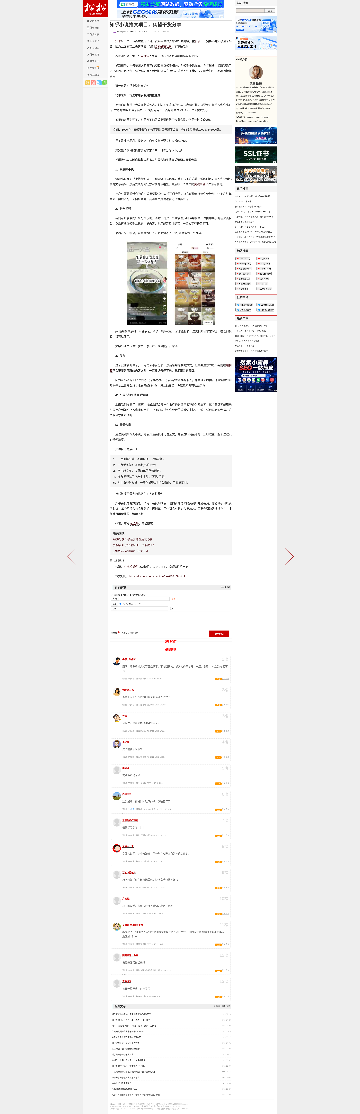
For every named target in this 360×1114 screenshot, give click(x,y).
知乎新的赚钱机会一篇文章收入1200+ (128, 1066)
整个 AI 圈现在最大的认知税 (247, 341)
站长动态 (94, 28)
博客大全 (94, 61)
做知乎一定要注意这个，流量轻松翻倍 (128, 1060)
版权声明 (150, 1104)
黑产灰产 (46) (244, 274)
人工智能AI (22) (245, 269)
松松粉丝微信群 (246, 305)
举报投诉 (132, 1104)
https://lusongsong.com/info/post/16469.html (157, 576)
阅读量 (119, 32)
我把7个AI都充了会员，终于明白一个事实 (253, 211)
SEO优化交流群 (267, 305)
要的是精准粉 (163, 46)
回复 (218, 679)
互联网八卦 (264, 259)
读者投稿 (141, 32)
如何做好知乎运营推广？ (122, 1083)
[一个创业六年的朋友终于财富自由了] (72, 557)
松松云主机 (104, 82)
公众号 (134, 523)
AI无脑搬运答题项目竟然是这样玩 (126, 1037)
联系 (115, 603)
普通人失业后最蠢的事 (244, 346)
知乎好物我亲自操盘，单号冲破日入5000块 (131, 1020)
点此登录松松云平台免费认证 (129, 595)
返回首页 (94, 21)
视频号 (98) (264, 279)
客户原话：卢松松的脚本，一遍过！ (250, 227)
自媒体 (145, 56)
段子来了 (94, 41)
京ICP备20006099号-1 (146, 1109)
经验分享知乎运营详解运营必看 (133, 539)
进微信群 (93, 82)
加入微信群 (225, 587)
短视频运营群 (245, 310)
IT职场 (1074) (265, 269)
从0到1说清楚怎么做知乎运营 (125, 1089)
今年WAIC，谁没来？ (244, 201)
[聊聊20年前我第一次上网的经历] (288, 557)
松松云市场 (87, 82)
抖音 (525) (264, 284)
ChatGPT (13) (244, 259)
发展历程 (159, 1104)
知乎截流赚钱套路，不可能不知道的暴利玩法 (131, 1014)
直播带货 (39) (244, 279)
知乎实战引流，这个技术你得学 (125, 1043)
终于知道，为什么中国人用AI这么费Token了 (254, 217)
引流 (197, 41)
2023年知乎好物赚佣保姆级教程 (126, 1049)
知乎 (118, 41)
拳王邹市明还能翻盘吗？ (245, 222)
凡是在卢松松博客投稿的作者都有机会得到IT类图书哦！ (136, 1095)
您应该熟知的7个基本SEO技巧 (248, 206)
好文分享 (94, 34)
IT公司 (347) (265, 264)
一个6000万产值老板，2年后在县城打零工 (253, 196)
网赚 (224, 1006)
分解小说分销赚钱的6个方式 (130, 551)
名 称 (115, 598)
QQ (114, 608)
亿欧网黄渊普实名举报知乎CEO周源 (128, 1031)
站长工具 (94, 54)
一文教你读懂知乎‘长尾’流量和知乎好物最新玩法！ (134, 1072)
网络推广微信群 (267, 310)
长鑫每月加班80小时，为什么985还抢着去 (253, 232)
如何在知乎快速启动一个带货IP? (133, 545)
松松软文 (99, 82)
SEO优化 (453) (245, 264)
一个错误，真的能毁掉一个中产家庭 (250, 331)
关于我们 (122, 1104)
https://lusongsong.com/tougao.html (252, 121)
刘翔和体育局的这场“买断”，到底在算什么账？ (255, 336)
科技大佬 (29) (244, 284)
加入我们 (113, 1104)
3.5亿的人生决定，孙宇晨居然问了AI (251, 326)
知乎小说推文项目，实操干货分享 (145, 24)
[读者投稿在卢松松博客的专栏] (255, 72)
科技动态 (94, 48)
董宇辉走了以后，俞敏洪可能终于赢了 (251, 351)
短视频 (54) (243, 289)
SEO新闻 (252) (266, 289)
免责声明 (141, 1104)
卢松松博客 (95, 8)
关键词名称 (201, 184)
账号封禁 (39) (265, 274)
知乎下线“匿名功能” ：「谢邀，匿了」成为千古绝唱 (134, 1026)
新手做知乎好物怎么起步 (122, 1054)
